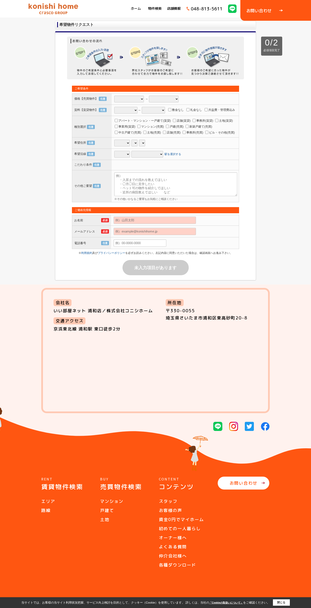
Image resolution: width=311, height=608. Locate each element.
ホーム (136, 8)
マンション (111, 501)
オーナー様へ (173, 538)
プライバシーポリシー (111, 252)
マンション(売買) (152, 126)
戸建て (107, 510)
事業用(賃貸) (126, 126)
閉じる (281, 602)
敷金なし (178, 109)
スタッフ (168, 501)
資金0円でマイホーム (181, 519)
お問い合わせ (243, 483)
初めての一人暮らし (180, 528)
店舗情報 (174, 8)
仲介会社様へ (173, 556)
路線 (46, 510)
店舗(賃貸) (184, 120)
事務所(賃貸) (204, 120)
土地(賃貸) (226, 120)
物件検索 (155, 8)
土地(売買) (154, 132)
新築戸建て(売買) (200, 126)
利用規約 (86, 252)
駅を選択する (173, 153)
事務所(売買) (194, 132)
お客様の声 (170, 510)
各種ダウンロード (177, 565)
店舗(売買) (174, 132)
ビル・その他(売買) (222, 132)
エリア (48, 501)
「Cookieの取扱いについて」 (226, 602)
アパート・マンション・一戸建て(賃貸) (144, 120)
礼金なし (196, 109)
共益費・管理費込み (221, 109)
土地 (104, 519)
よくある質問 (173, 547)
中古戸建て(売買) (129, 132)
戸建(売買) (177, 126)
